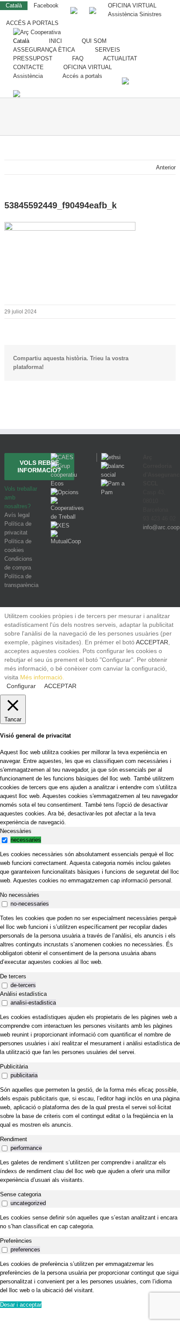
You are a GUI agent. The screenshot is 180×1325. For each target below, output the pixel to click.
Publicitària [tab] (14, 1066)
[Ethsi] (109, 457)
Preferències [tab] (16, 1240)
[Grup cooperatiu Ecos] (67, 466)
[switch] (4, 840)
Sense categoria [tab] (20, 1194)
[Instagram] (159, 560)
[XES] (60, 525)
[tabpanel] (90, 867)
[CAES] (62, 457)
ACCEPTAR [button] (152, 642)
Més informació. (42, 677)
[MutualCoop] (67, 534)
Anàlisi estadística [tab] (23, 994)
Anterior (166, 167)
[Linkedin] (170, 560)
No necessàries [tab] (19, 895)
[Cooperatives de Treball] (67, 501)
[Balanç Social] (113, 466)
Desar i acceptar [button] (21, 1304)
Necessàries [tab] (15, 831)
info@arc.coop (161, 527)
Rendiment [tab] (13, 1139)
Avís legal (17, 515)
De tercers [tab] (13, 976)
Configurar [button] (21, 685)
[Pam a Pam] (113, 483)
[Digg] (146, 560)
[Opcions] (65, 492)
